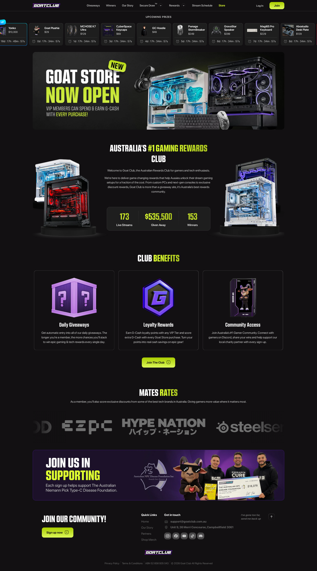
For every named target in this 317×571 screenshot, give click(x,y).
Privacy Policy (112, 563)
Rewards (174, 5)
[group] (46, 34)
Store (222, 5)
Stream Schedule (202, 5)
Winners (111, 5)
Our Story (127, 5)
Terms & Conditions (132, 563)
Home (145, 521)
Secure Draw (148, 5)
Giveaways (93, 5)
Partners (146, 533)
